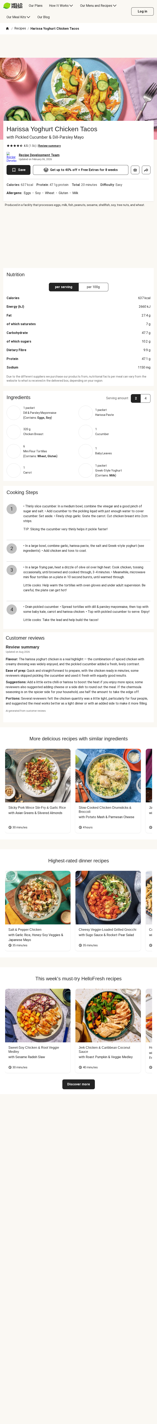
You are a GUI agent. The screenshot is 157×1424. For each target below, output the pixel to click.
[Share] (146, 170)
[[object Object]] (135, 170)
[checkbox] (8, 145)
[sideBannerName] (78, 237)
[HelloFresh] (12, 6)
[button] (78, 397)
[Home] (7, 29)
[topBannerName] (78, 46)
